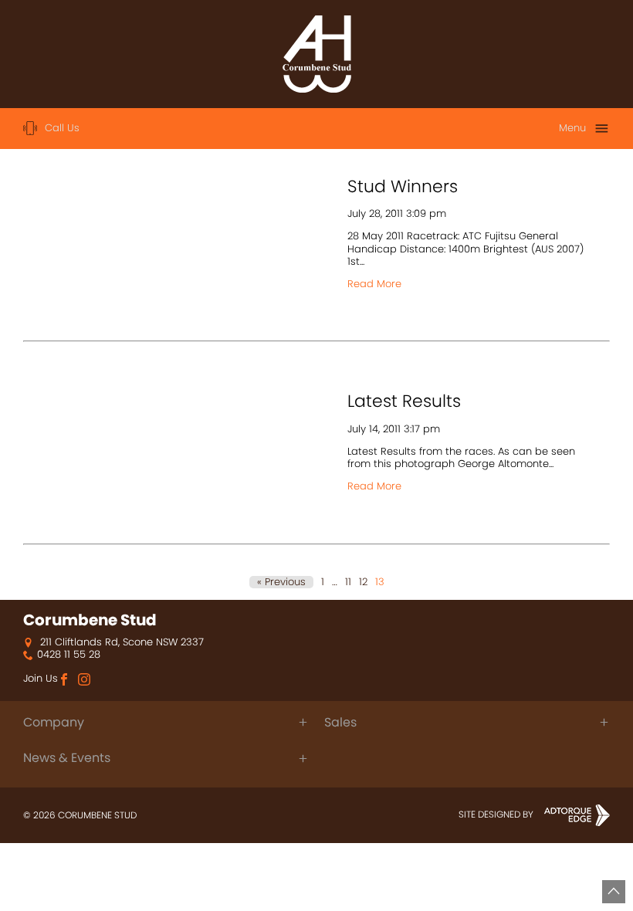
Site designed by (497, 814)
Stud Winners (402, 186)
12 (363, 582)
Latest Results (404, 401)
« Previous (281, 582)
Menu (572, 127)
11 (348, 582)
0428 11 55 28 (68, 655)
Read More (374, 284)
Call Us (62, 127)
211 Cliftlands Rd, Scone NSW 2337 (120, 642)
